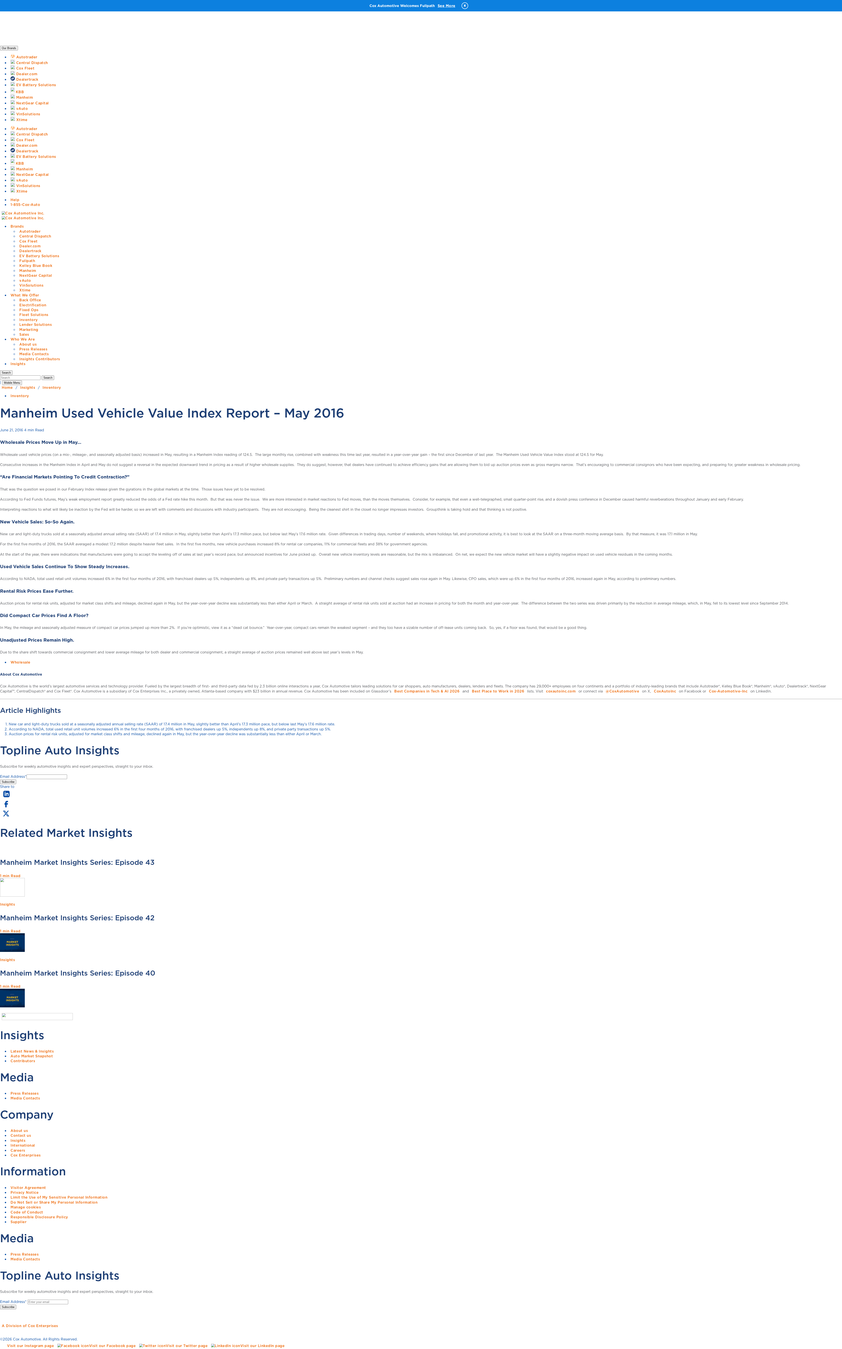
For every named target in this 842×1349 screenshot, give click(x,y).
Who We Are (23, 339)
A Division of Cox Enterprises (30, 1325)
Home (7, 387)
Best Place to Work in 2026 (498, 691)
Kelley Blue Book (35, 265)
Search (47, 377)
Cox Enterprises (26, 1155)
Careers (18, 1150)
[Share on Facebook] (6, 807)
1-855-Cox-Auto (25, 204)
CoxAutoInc (665, 691)
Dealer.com (30, 246)
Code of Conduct (27, 1212)
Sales (24, 334)
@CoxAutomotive (622, 691)
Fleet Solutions (33, 314)
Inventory (28, 319)
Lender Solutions (35, 324)
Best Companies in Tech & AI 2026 (427, 691)
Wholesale (20, 662)
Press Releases (33, 349)
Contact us (21, 1135)
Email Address (13, 776)
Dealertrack (30, 250)
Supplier (19, 1221)
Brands (17, 226)
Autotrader (30, 231)
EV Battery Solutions (39, 255)
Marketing (28, 329)
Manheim (27, 270)
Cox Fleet (28, 241)
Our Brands (9, 48)
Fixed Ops (29, 309)
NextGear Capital (35, 275)
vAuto (25, 280)
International (23, 1145)
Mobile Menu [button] (12, 382)
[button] (6, 372)
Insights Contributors (39, 359)
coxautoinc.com (561, 691)
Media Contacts (34, 354)
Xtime (25, 290)
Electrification (32, 305)
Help (15, 199)
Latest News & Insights (32, 1051)
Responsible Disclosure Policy (39, 1217)
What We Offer (25, 295)
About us (28, 344)
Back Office (30, 300)
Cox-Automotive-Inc (728, 691)
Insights (18, 363)
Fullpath (27, 260)
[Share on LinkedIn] (6, 797)
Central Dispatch (35, 236)
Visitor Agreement (28, 1187)
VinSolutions (31, 285)
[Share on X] (6, 816)
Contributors (23, 1060)
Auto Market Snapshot (32, 1056)
